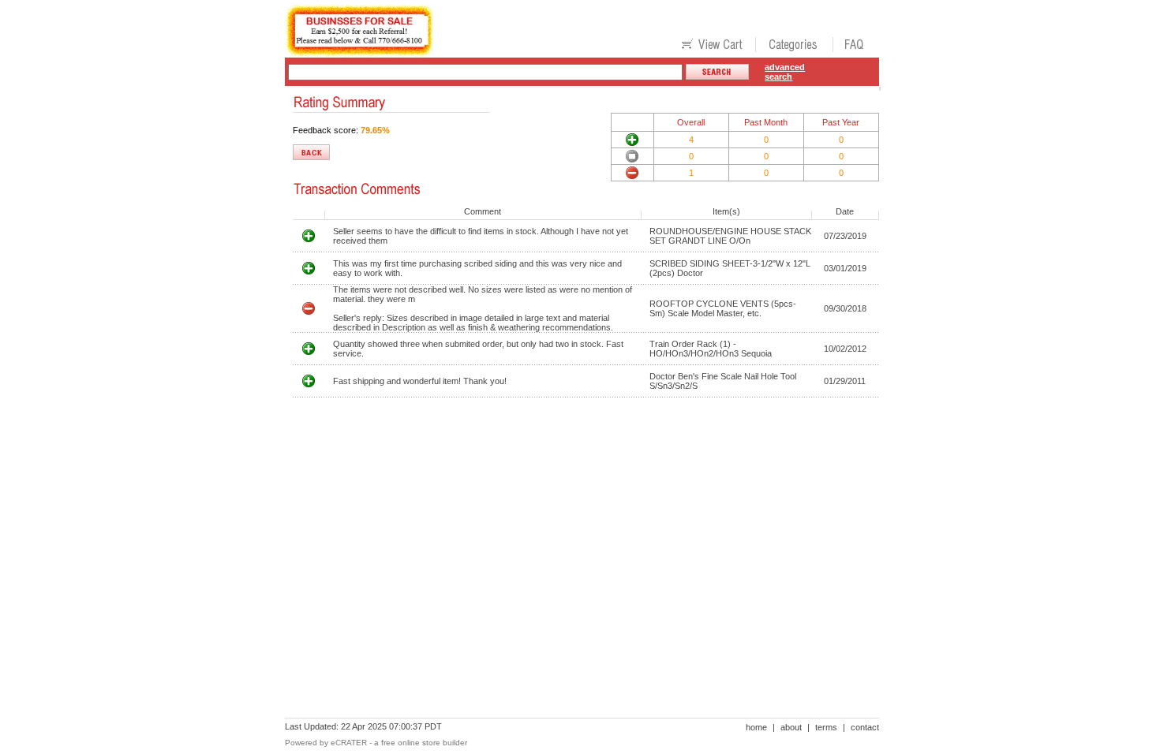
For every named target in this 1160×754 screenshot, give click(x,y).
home (756, 727)
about (791, 727)
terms (826, 727)
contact (865, 727)
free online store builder (424, 742)
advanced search (785, 71)
